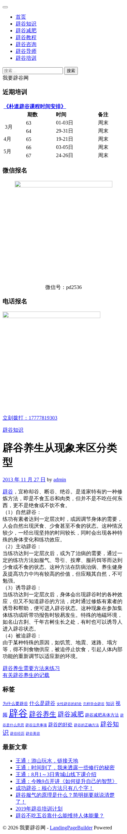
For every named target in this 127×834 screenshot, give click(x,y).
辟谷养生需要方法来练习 (31, 668)
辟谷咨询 (26, 44)
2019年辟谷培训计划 (39, 808)
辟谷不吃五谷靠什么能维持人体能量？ (60, 815)
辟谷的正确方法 (86, 725)
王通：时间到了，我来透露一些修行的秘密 (65, 767)
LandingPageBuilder (71, 827)
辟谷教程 (26, 37)
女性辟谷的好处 (69, 704)
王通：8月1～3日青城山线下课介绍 (56, 774)
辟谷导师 (26, 51)
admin (59, 479)
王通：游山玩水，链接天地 (47, 760)
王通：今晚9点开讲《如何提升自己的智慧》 (66, 781)
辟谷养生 (42, 714)
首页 (21, 17)
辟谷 (8, 491)
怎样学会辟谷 (94, 704)
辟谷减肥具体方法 (102, 715)
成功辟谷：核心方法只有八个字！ (55, 788)
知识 (110, 703)
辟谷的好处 (60, 724)
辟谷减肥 (26, 30)
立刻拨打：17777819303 (30, 418)
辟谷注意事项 (36, 725)
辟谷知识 (26, 23)
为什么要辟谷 (15, 703)
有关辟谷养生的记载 (26, 675)
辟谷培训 (26, 58)
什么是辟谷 (42, 703)
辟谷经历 (17, 733)
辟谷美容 (33, 733)
